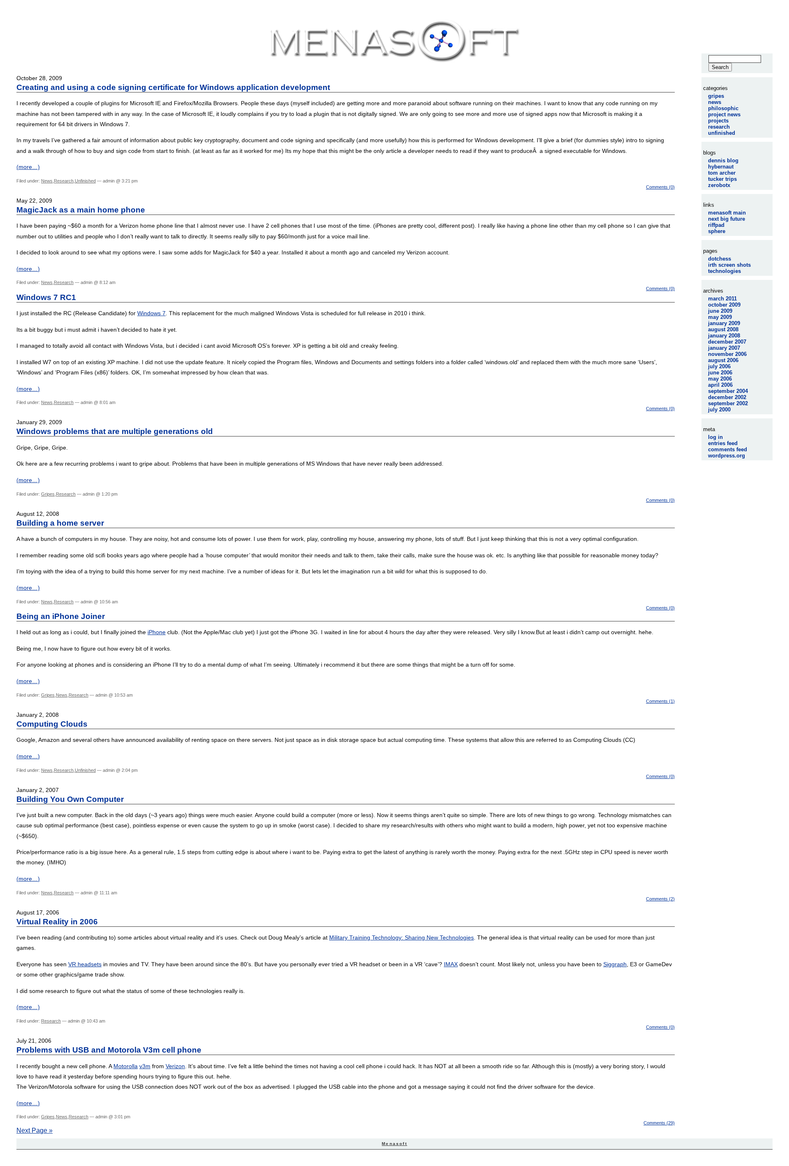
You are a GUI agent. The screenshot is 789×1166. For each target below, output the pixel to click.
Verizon (175, 1066)
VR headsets (85, 964)
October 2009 (724, 305)
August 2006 (723, 360)
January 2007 (724, 348)
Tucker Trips (722, 179)
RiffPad (716, 225)
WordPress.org (726, 456)
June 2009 (720, 311)
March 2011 (722, 299)
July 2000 (719, 409)
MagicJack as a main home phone (80, 209)
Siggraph (615, 964)
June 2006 (720, 372)
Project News (724, 114)
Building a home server (60, 523)
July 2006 (719, 366)
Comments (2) (660, 898)
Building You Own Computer (70, 799)
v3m (144, 1066)
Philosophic (723, 108)
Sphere (716, 231)
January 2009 (724, 323)
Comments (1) (660, 701)
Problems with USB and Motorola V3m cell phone (108, 1050)
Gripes (48, 494)
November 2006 (727, 354)
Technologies (724, 271)
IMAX (451, 964)
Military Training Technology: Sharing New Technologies (401, 937)
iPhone (157, 632)
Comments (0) (660, 187)
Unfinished (85, 180)
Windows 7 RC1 (46, 297)
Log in (715, 437)
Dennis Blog (723, 160)
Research (64, 180)
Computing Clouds (52, 724)
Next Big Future (726, 219)
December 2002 (727, 397)
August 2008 (723, 329)
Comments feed (727, 449)
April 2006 (720, 385)
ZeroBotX (719, 185)
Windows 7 (151, 313)
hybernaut (721, 167)
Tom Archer (722, 173)
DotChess (719, 259)
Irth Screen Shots (729, 265)
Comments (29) (659, 1122)
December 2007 (727, 342)
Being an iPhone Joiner (60, 616)
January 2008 (724, 335)
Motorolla (125, 1066)
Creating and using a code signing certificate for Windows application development (173, 87)
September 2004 (728, 391)
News (47, 180)
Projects (718, 121)
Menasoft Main (727, 213)
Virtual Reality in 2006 (57, 921)
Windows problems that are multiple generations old (114, 431)
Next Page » (34, 1130)
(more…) (28, 167)
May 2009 (720, 317)
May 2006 (720, 379)
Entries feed (723, 443)
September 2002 (728, 403)
